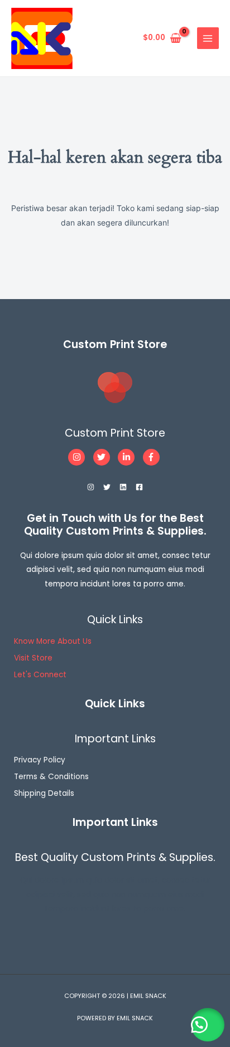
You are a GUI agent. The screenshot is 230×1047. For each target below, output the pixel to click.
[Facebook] (139, 487)
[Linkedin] (123, 487)
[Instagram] (91, 487)
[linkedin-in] (129, 457)
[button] (207, 1024)
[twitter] (104, 457)
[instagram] (79, 457)
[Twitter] (107, 487)
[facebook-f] (152, 457)
